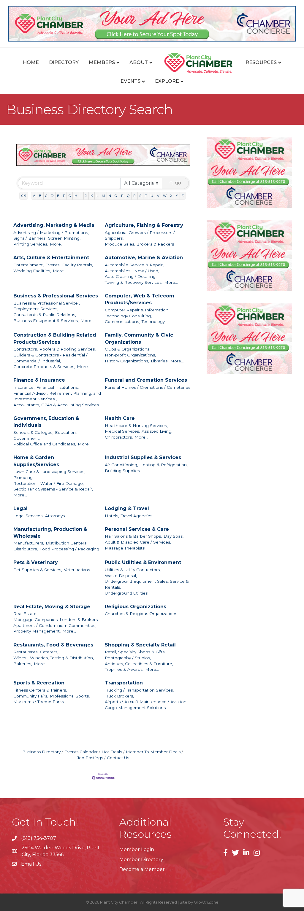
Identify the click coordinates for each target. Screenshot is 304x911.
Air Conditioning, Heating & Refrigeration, (146, 464)
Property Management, (37, 631)
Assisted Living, (157, 431)
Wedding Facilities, (32, 270)
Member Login (136, 849)
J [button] (86, 196)
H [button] (76, 196)
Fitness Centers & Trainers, (40, 690)
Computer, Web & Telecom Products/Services (139, 299)
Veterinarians (77, 569)
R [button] (134, 196)
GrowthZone (206, 902)
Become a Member (142, 869)
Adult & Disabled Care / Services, (138, 542)
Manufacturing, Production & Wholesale (50, 532)
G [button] (70, 196)
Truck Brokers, (119, 696)
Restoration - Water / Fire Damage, (48, 483)
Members (102, 62)
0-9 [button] (23, 196)
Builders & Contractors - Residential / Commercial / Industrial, (50, 358)
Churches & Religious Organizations (141, 613)
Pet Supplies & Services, (37, 569)
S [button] (140, 196)
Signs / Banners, (29, 238)
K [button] (92, 196)
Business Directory (41, 751)
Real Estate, (25, 613)
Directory (64, 62)
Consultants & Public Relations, (44, 314)
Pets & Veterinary (35, 562)
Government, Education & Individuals (46, 421)
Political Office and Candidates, (44, 444)
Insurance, (23, 387)
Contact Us (118, 757)
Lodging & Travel (127, 508)
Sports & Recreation (38, 683)
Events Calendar (81, 751)
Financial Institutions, (57, 387)
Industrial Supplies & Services (143, 457)
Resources (261, 62)
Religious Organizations (135, 606)
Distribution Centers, (66, 543)
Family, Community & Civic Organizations (139, 338)
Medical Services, (122, 431)
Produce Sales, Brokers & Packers (139, 244)
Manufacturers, (28, 543)
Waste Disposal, (121, 575)
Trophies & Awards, (124, 669)
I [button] (81, 196)
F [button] (64, 196)
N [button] (109, 196)
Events (130, 81)
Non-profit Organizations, (130, 355)
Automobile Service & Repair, (134, 264)
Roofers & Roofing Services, (67, 349)
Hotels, (112, 515)
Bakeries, (22, 663)
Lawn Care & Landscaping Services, (49, 471)
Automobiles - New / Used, (132, 270)
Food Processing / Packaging (69, 549)
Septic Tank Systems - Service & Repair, (53, 489)
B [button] (40, 196)
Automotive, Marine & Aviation (144, 257)
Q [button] (128, 196)
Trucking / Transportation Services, (139, 690)
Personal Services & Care (137, 529)
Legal (20, 508)
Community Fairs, (30, 696)
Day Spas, (173, 536)
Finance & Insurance (39, 380)
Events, (52, 264)
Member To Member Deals (153, 751)
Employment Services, (35, 308)
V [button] (158, 196)
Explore (167, 81)
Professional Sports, (70, 696)
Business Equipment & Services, (46, 320)
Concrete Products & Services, (44, 366)
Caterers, (49, 651)
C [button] (46, 196)
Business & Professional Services (55, 296)
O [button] (116, 196)
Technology (153, 321)
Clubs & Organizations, (127, 349)
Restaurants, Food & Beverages (53, 645)
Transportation (124, 683)
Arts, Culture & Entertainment (51, 257)
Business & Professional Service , (46, 303)
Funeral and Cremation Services (146, 380)
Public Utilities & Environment (143, 562)
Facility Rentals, (77, 264)
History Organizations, (127, 361)
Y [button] (177, 196)
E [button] (58, 196)
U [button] (152, 196)
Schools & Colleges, (33, 432)
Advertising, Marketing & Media (53, 225)
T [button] (146, 196)
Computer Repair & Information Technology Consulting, (136, 313)
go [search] (178, 183)
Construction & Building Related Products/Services (54, 338)
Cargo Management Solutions (135, 707)
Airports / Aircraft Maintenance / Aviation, (146, 701)
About (138, 62)
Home (31, 62)
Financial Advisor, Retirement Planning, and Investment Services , (57, 396)
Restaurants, (25, 651)
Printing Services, (30, 244)
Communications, (122, 321)
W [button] (165, 196)
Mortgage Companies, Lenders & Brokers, (56, 619)
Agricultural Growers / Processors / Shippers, (140, 235)
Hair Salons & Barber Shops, (133, 536)
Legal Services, (28, 515)
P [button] (122, 196)
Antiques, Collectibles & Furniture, (139, 663)
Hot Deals (112, 751)
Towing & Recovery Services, (133, 282)
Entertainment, (28, 264)
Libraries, (159, 361)
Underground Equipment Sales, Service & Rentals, (147, 584)
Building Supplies (122, 470)
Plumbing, (23, 477)
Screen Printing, (64, 238)
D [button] (52, 196)
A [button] (34, 196)
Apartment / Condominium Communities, (54, 625)
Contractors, (25, 349)
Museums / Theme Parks (38, 701)
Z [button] (182, 196)
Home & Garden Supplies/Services (36, 461)
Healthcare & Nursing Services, (136, 425)
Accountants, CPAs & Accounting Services (56, 404)
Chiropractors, (119, 437)
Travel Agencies (136, 515)
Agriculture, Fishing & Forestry (144, 225)
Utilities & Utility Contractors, (133, 569)
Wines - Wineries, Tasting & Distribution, (53, 657)
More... (57, 244)
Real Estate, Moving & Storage (51, 606)
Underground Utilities (126, 593)
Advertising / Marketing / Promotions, (51, 232)
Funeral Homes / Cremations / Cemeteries (147, 387)
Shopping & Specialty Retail (140, 645)
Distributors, (25, 549)
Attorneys (55, 515)
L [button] (97, 196)
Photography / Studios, (128, 657)
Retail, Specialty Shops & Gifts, (135, 651)
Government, (26, 438)
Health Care (120, 418)
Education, (66, 432)
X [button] (171, 196)
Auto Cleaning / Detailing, (130, 276)
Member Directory (141, 859)
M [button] (103, 196)
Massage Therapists (125, 548)
